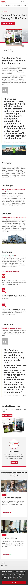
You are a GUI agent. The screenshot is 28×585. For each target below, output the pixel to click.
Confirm (14, 582)
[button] (9, 50)
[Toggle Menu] (26, 2)
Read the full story (8, 23)
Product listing (4, 565)
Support (2, 567)
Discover (3, 563)
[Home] (3, 2)
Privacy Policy (17, 578)
